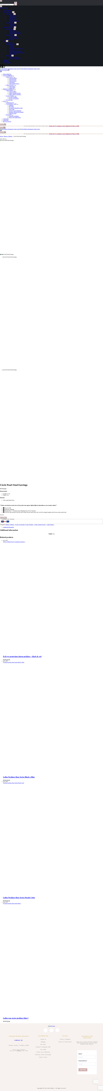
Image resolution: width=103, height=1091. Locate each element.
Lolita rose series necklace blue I (15, 1018)
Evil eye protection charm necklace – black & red (22, 656)
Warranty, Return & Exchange (16, 112)
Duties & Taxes (12, 113)
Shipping (11, 105)
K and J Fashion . (10, 95)
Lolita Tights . (12, 87)
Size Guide (11, 109)
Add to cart (3, 517)
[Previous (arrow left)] (2, 545)
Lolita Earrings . (13, 81)
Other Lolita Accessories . (15, 94)
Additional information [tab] (8, 527)
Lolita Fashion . (9, 90)
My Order (11, 106)
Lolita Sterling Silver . (14, 83)
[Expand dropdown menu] (14, 77)
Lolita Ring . (12, 82)
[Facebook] (1, 67)
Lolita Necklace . (13, 78)
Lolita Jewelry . (9, 77)
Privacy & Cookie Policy (15, 117)
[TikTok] (4, 67)
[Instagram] (3, 67)
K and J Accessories (14, 98)
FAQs (4, 101)
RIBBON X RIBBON (8, 89)
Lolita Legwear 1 (10, 85)
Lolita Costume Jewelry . (15, 93)
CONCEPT (6, 119)
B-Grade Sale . (9, 100)
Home (1, 136)
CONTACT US (10, 102)
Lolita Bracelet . (13, 79)
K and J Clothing (13, 97)
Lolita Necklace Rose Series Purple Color (19, 898)
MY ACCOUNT (7, 121)
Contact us (43, 1039)
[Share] (98, 1)
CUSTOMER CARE (11, 104)
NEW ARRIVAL (7, 74)
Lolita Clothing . (13, 91)
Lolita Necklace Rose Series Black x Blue (19, 777)
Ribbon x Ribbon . (8, 136)
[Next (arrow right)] (100, 545)
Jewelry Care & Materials (15, 110)
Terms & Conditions (14, 116)
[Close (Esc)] (101, 1)
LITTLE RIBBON (7, 75)
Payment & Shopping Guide (16, 108)
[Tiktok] (57, 1030)
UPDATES (5, 120)
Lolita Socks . (12, 86)
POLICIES (8, 114)
